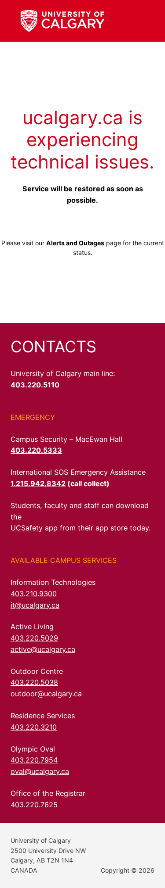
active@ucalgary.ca (43, 649)
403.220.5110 (35, 384)
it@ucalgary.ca (35, 605)
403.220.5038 (34, 682)
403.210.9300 (34, 593)
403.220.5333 (36, 450)
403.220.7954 (34, 760)
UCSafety (27, 527)
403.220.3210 (34, 727)
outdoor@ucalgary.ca (46, 693)
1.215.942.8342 (38, 483)
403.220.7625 (34, 804)
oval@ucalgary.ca (40, 771)
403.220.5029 (34, 638)
